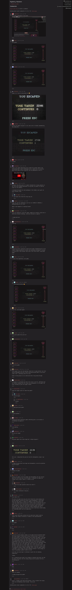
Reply (13, 37)
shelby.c (15, 513)
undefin (15, 564)
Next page (34, 11)
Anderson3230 (16, 388)
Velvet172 (15, 445)
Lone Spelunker (17, 578)
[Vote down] (10, 15)
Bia (14, 411)
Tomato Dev (16, 363)
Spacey (15, 461)
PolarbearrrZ (16, 431)
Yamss (17, 282)
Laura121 (15, 405)
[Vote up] (10, 14)
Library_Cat (16, 369)
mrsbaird (15, 183)
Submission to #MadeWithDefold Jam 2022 (64, 6)
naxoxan (15, 520)
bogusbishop (16, 570)
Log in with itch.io (14, 8)
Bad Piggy (16, 417)
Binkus (15, 40)
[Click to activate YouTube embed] (19, 176)
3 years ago (21, 282)
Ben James (18, 194)
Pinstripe (15, 495)
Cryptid (15, 159)
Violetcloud (16, 91)
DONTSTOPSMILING (17, 221)
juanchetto (16, 437)
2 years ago (19, 40)
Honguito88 (18, 482)
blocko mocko (16, 425)
